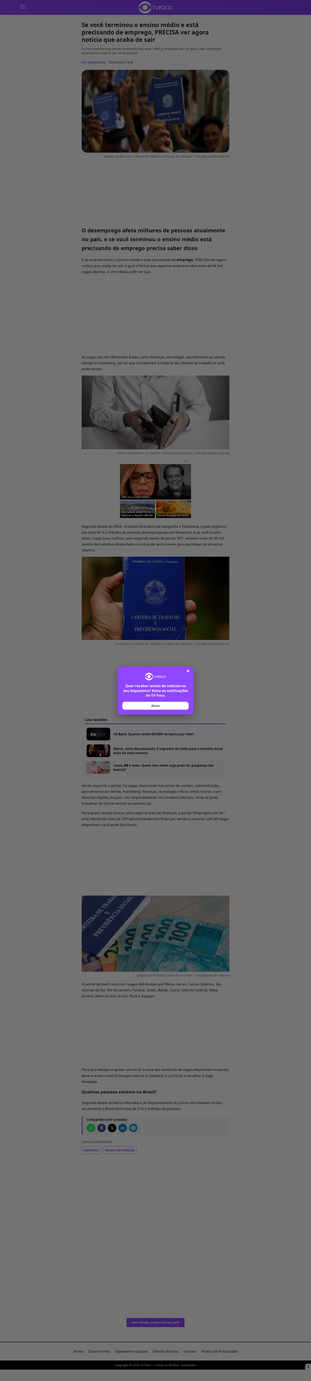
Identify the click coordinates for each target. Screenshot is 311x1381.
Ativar (155, 705)
